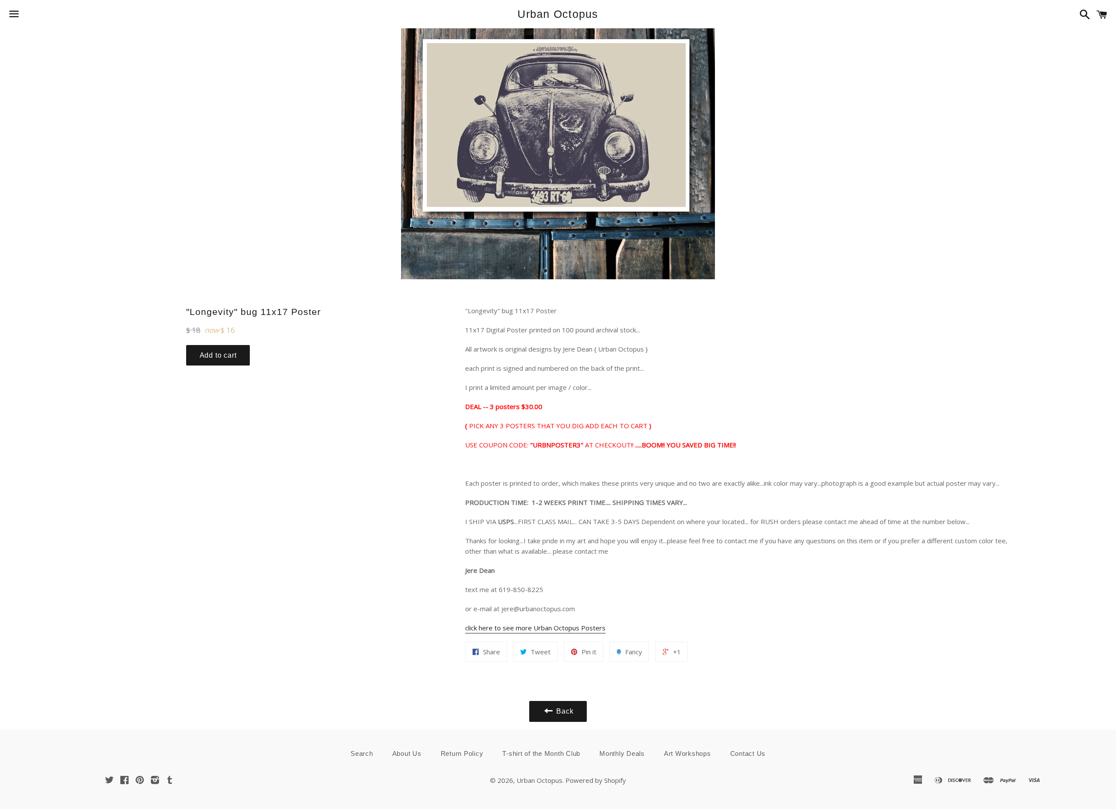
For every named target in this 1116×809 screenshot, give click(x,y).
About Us (407, 753)
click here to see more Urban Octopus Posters (535, 627)
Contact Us (748, 753)
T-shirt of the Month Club (541, 753)
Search (361, 753)
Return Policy (462, 753)
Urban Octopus (557, 14)
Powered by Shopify (595, 780)
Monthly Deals (622, 753)
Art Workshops (687, 753)
